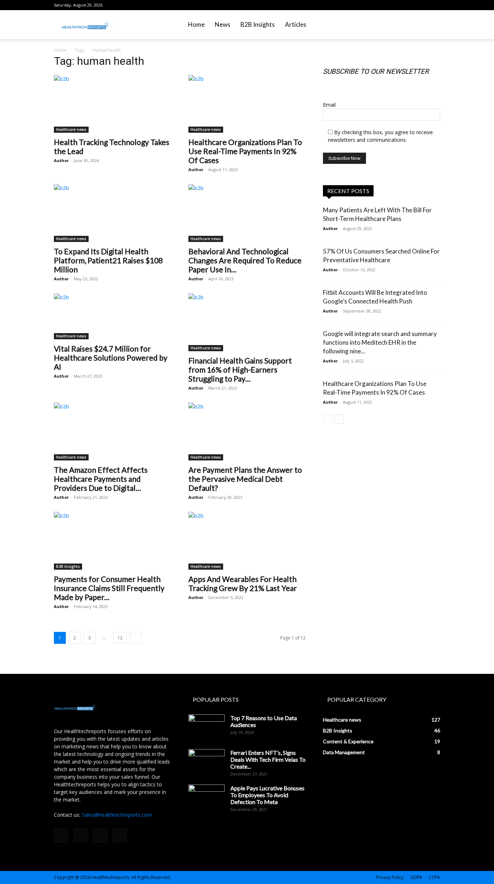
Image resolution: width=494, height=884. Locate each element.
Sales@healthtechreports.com (117, 814)
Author (61, 160)
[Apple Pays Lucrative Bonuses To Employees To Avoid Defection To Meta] (206, 797)
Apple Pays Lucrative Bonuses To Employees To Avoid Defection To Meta (267, 795)
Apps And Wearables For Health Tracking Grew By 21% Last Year (242, 583)
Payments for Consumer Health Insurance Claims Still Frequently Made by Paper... (109, 588)
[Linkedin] (422, 5)
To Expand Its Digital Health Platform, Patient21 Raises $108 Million (108, 260)
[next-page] (136, 638)
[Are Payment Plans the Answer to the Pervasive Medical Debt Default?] (247, 431)
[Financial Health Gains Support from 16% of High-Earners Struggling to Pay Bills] (247, 322)
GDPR (416, 877)
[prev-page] (327, 419)
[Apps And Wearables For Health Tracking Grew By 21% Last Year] (247, 541)
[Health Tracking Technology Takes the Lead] (112, 104)
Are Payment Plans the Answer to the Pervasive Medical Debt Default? (245, 478)
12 (120, 638)
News (222, 24)
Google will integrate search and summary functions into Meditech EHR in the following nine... (380, 342)
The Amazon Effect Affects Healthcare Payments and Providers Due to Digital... (101, 478)
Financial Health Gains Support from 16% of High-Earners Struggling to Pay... (240, 369)
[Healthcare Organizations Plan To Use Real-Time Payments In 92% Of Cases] (247, 104)
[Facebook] (398, 5)
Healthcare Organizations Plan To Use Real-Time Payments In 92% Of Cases (245, 151)
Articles (295, 24)
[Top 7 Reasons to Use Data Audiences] (206, 727)
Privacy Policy (390, 877)
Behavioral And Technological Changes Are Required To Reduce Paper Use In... (245, 260)
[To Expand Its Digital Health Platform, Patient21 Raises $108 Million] (112, 213)
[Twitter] (434, 5)
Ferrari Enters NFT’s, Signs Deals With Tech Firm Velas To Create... (268, 759)
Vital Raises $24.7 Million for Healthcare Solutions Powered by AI (110, 357)
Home (196, 24)
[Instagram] (410, 5)
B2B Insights (257, 24)
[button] (431, 25)
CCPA (434, 877)
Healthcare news (71, 129)
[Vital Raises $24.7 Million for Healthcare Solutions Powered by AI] (112, 316)
